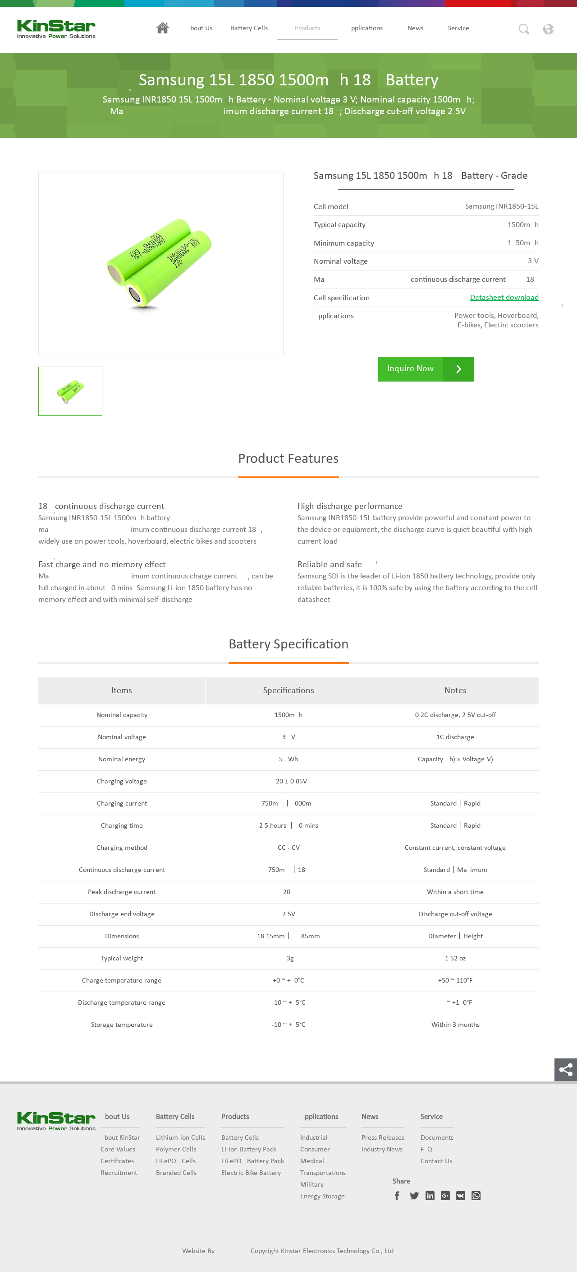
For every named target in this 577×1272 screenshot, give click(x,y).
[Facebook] (399, 1195)
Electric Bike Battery (251, 1173)
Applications (365, 28)
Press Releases (383, 1138)
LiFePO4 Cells (176, 1161)
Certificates (117, 1161)
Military (312, 1184)
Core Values (118, 1149)
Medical (312, 1161)
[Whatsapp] (476, 1195)
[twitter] (414, 1195)
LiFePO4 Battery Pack (252, 1161)
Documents (437, 1138)
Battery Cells (249, 28)
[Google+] (445, 1195)
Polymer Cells (176, 1149)
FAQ (426, 1149)
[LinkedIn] (430, 1195)
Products (307, 28)
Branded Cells (176, 1173)
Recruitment (119, 1173)
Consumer (315, 1149)
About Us (199, 28)
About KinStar (120, 1138)
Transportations (323, 1173)
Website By (198, 1251)
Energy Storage (322, 1196)
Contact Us (436, 1161)
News (415, 28)
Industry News (382, 1149)
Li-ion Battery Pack (248, 1149)
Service (458, 28)
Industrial (314, 1138)
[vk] (460, 1195)
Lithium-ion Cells (180, 1138)
